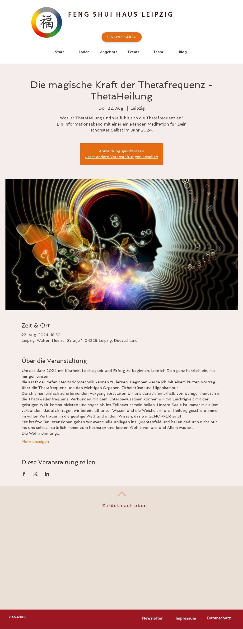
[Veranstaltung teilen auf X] (35, 474)
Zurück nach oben (124, 505)
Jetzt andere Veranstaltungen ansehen (121, 157)
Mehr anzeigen (35, 441)
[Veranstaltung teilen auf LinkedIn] (47, 474)
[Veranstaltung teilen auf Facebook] (24, 474)
